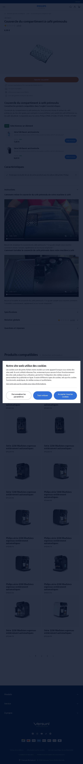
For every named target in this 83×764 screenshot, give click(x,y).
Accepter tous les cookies (65, 395)
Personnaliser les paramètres (19, 395)
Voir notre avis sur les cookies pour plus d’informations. (26, 383)
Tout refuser (42, 395)
